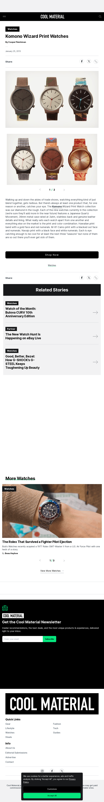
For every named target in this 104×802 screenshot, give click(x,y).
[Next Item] (64, 190)
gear (7, 724)
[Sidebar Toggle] (4, 16)
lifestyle (9, 728)
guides (56, 732)
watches (9, 732)
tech (55, 728)
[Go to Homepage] (52, 17)
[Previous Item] (40, 190)
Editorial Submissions (16, 752)
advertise (10, 757)
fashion (57, 724)
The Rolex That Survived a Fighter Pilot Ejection (37, 542)
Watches (52, 265)
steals (8, 737)
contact (9, 762)
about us (10, 748)
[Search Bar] (100, 16)
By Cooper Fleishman (15, 42)
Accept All (52, 795)
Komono (57, 206)
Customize (52, 789)
